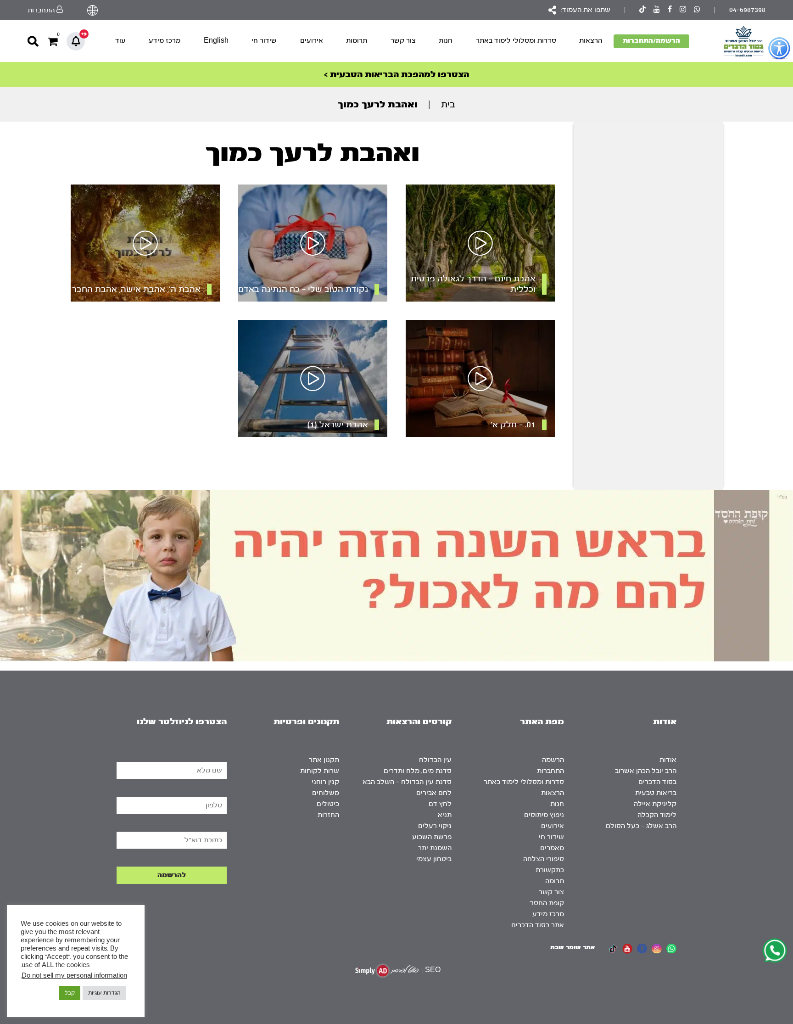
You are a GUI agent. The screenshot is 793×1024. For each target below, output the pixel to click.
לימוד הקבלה (656, 815)
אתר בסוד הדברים (537, 925)
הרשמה (553, 760)
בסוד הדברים (657, 782)
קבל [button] (70, 993)
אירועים (311, 41)
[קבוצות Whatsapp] (697, 10)
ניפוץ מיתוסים (544, 815)
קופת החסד (547, 903)
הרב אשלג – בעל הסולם (641, 826)
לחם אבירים (434, 793)
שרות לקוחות (319, 771)
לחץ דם (440, 804)
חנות (445, 41)
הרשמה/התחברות (651, 41)
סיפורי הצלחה (543, 859)
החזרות (328, 815)
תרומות (356, 41)
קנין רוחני (325, 782)
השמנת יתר (435, 848)
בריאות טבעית (655, 793)
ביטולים (328, 804)
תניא (445, 815)
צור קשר (403, 41)
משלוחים (325, 793)
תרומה (554, 881)
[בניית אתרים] (386, 970)
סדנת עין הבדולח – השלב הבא (407, 782)
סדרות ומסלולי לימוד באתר (516, 41)
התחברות (550, 771)
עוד (120, 41)
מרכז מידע (164, 41)
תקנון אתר (324, 760)
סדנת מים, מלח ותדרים (418, 771)
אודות (667, 760)
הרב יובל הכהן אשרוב (645, 771)
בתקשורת (550, 870)
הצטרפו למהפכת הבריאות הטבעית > (396, 74)
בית (448, 104)
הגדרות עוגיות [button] (104, 993)
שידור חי (264, 41)
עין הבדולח (435, 760)
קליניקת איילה (655, 804)
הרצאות (590, 41)
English (216, 41)
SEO (433, 970)
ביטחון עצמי (434, 859)
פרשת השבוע (432, 837)
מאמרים (552, 848)
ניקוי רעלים (435, 826)
